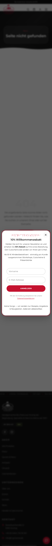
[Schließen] (45, 235)
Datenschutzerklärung (25, 298)
